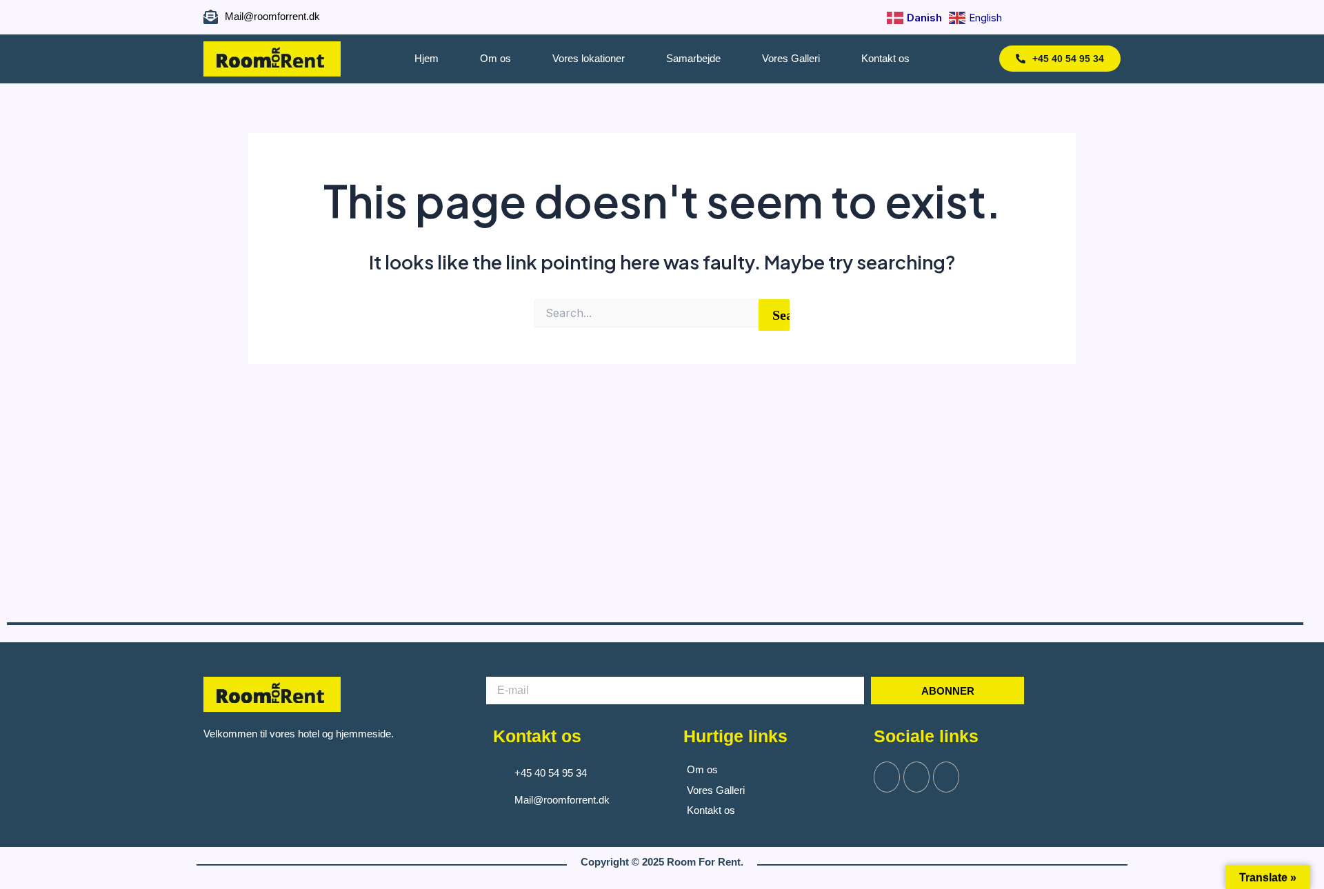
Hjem (426, 58)
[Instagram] (1074, 17)
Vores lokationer (588, 58)
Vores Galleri (791, 58)
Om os (495, 58)
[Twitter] (916, 777)
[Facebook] (1050, 17)
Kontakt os (885, 58)
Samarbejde (693, 58)
